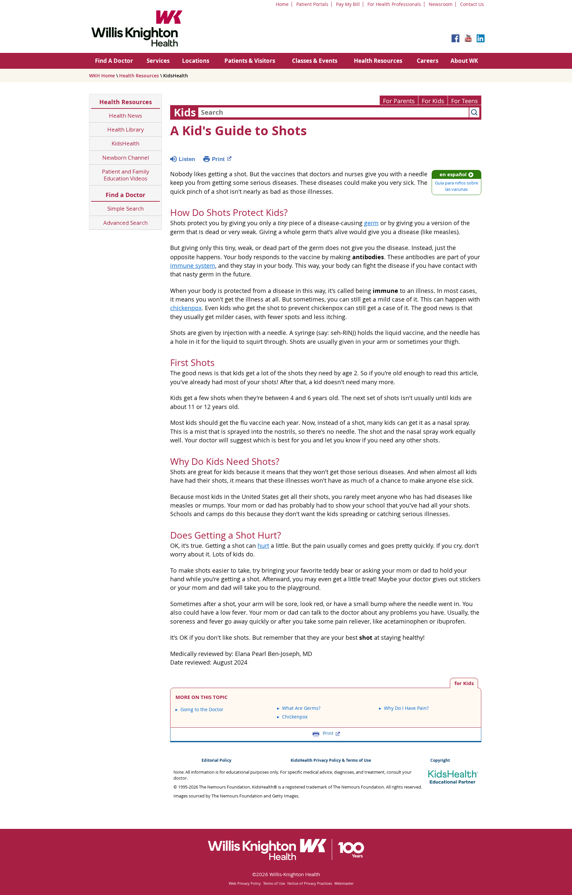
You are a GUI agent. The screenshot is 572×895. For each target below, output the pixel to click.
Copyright (440, 760)
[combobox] (333, 112)
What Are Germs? (301, 708)
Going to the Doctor (201, 709)
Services (158, 60)
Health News (125, 115)
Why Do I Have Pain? (406, 708)
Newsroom (441, 4)
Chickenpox (295, 716)
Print (218, 159)
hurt (263, 545)
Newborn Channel (125, 157)
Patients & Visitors (249, 60)
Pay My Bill (348, 4)
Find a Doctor (125, 195)
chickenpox (186, 308)
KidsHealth (125, 143)
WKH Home (102, 75)
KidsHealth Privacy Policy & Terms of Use (331, 760)
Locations (195, 60)
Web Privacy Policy (245, 883)
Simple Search (125, 208)
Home (282, 4)
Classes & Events (314, 60)
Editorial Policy (216, 760)
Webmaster (344, 883)
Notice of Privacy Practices (309, 883)
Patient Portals (312, 4)
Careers (427, 60)
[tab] (464, 683)
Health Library (125, 129)
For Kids (433, 101)
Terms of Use (274, 883)
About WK (464, 60)
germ (371, 223)
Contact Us (472, 4)
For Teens (464, 101)
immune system (192, 265)
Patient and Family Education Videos (125, 175)
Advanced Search (125, 222)
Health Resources (378, 60)
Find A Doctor (114, 60)
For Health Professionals (394, 4)
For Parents (399, 101)
